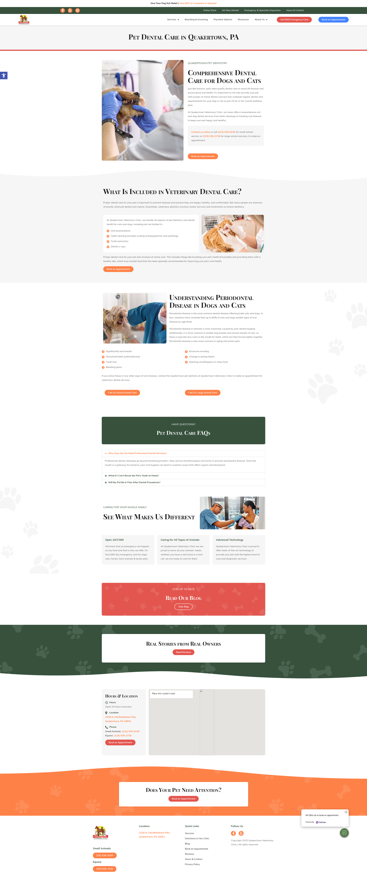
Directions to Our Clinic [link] (197, 839)
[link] (3, 75)
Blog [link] (187, 844)
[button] (344, 832)
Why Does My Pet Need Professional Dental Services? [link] (137, 453)
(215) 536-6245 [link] (226, 132)
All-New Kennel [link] (230, 10)
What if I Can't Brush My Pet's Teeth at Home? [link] (133, 476)
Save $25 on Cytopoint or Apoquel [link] (197, 3)
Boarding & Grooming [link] (196, 20)
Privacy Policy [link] (192, 864)
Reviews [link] (189, 854)
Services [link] (171, 20)
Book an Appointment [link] (196, 849)
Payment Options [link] (223, 20)
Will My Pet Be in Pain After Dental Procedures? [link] (134, 482)
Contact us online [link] (200, 132)
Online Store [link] (209, 10)
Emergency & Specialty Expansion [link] (262, 10)
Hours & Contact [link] (295, 10)
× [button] (346, 812)
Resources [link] (243, 20)
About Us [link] (260, 20)
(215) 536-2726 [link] (211, 136)
